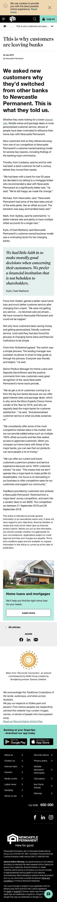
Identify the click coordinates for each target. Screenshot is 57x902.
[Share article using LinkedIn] (28, 640)
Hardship (8, 790)
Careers (8, 772)
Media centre (10, 778)
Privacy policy (40, 760)
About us (8, 755)
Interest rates (10, 766)
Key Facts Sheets (38, 786)
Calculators (39, 778)
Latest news (10, 784)
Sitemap (38, 793)
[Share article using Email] (36, 640)
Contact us (9, 760)
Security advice (41, 755)
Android (18, 891)
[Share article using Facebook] (21, 640)
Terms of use (10, 796)
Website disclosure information (39, 769)
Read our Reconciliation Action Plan (22, 721)
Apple (8, 891)
